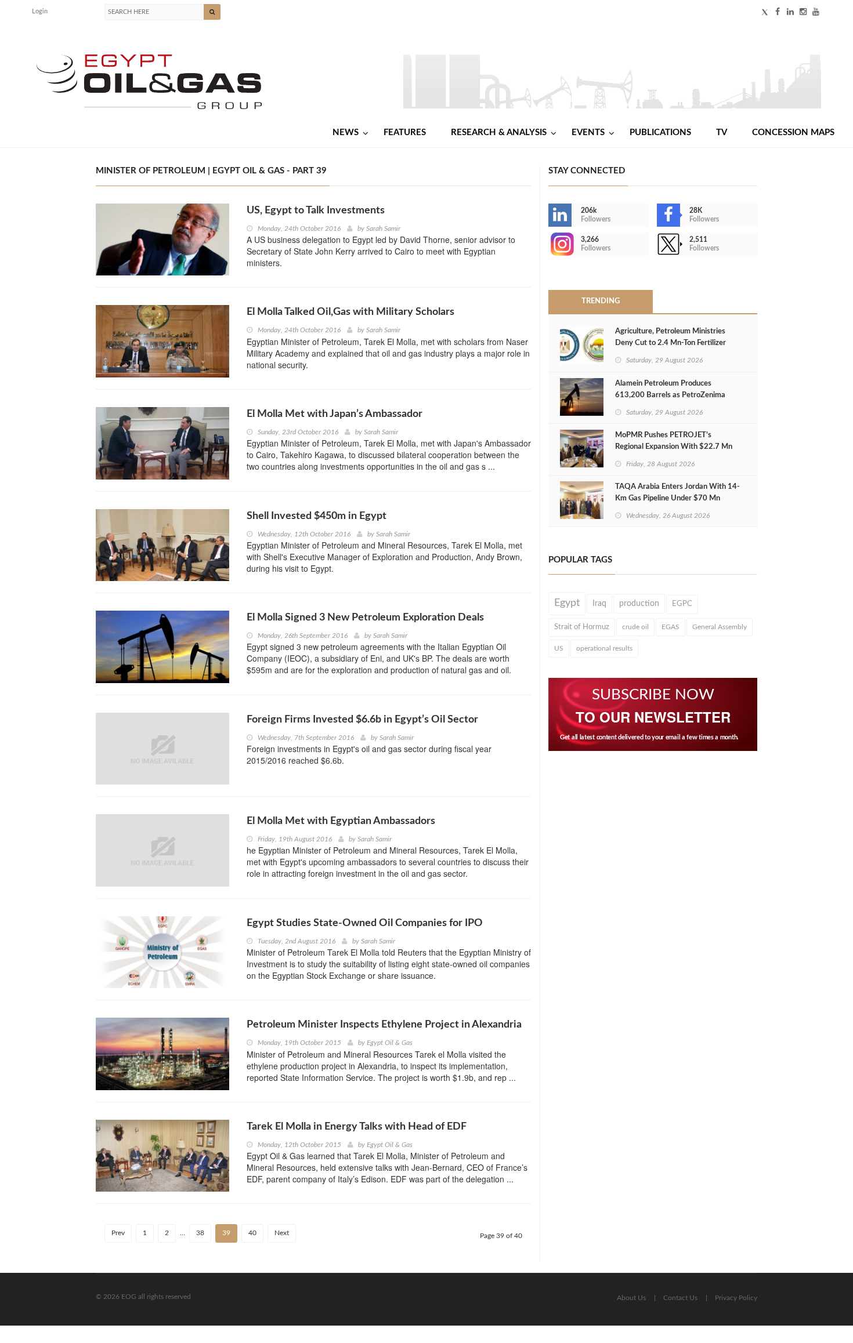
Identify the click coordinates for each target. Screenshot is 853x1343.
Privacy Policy (736, 1297)
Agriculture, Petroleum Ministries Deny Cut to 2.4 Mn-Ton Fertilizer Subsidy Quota (670, 343)
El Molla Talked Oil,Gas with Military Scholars (350, 312)
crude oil (635, 626)
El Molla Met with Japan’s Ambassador (334, 414)
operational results (604, 648)
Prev (118, 1232)
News (345, 132)
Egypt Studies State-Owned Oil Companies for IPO (365, 923)
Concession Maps (793, 132)
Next (281, 1232)
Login (40, 11)
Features (405, 132)
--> (549, 244)
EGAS (670, 626)
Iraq (599, 604)
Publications (660, 132)
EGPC (682, 604)
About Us (631, 1297)
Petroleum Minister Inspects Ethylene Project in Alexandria (384, 1024)
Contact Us (680, 1297)
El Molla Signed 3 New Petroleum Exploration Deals (365, 617)
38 (200, 1232)
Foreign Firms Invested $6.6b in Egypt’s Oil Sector (362, 719)
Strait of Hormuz (581, 626)
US (558, 648)
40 (252, 1232)
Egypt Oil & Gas (390, 1042)
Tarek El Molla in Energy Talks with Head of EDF (357, 1126)
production (639, 604)
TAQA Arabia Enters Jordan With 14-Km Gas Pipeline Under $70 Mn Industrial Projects (677, 498)
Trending (600, 301)
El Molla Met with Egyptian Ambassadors (341, 821)
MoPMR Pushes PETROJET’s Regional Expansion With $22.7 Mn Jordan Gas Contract (673, 446)
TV (721, 132)
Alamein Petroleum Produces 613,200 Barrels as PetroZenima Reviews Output (670, 395)
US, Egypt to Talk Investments (316, 210)
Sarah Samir (383, 228)
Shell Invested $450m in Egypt (316, 516)
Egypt (567, 603)
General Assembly (719, 626)
